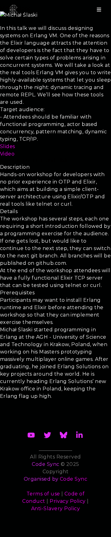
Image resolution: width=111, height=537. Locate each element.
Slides (7, 146)
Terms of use (43, 494)
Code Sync (73, 479)
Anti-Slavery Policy (55, 508)
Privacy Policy (68, 501)
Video (7, 154)
